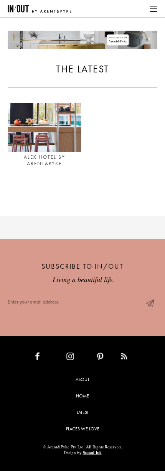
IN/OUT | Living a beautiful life (39, 9)
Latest (83, 412)
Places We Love (82, 429)
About (82, 379)
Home (82, 396)
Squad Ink (92, 453)
